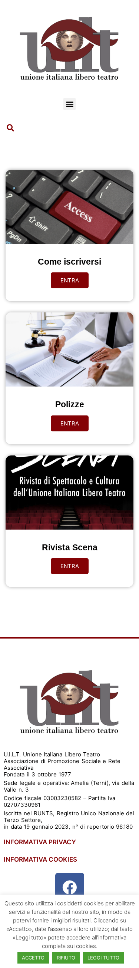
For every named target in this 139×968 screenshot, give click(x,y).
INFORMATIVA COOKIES (40, 859)
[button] (69, 104)
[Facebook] (69, 887)
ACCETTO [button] (33, 958)
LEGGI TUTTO (103, 958)
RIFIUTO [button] (66, 958)
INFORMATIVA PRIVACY (40, 842)
